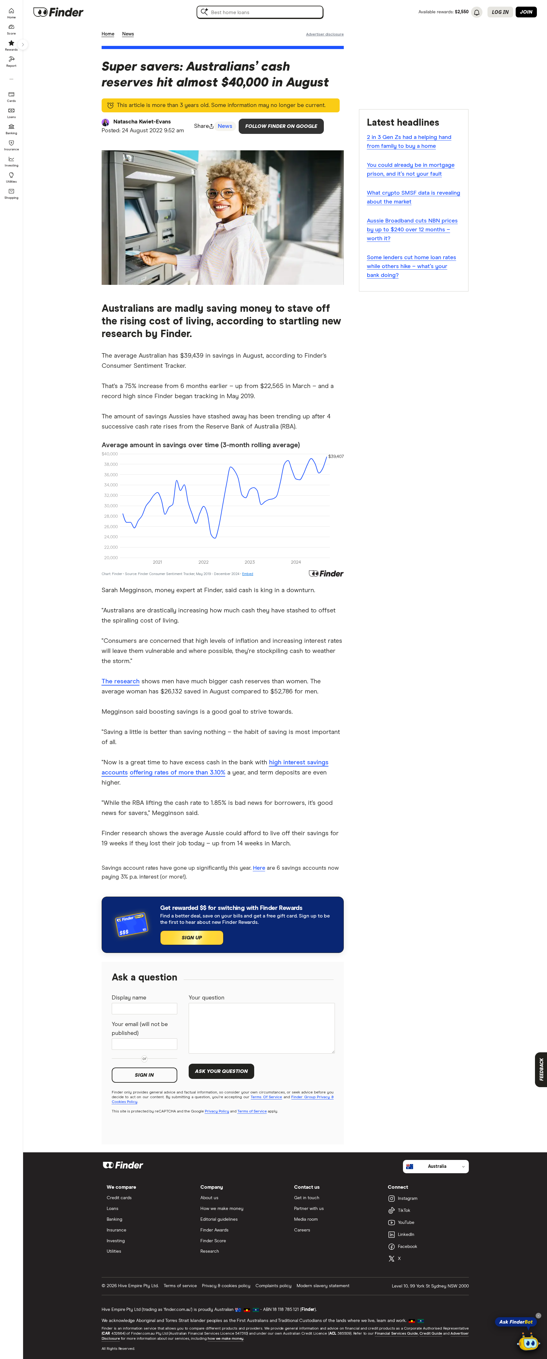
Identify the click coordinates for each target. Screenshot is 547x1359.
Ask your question (221, 1071)
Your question (206, 998)
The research (121, 681)
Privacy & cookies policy (226, 1286)
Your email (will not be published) (140, 1029)
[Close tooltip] (538, 1315)
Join (526, 12)
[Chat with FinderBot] (529, 1342)
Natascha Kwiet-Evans (142, 122)
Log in (500, 12)
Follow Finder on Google (281, 126)
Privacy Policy (217, 1111)
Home (108, 34)
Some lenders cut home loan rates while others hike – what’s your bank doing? (411, 266)
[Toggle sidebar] (23, 45)
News (128, 34)
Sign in (144, 1075)
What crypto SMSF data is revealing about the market (413, 197)
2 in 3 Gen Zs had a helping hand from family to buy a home (409, 142)
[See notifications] (476, 12)
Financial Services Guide (396, 1334)
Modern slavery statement (323, 1286)
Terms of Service (252, 1111)
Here (259, 868)
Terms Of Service (266, 1097)
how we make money (225, 1339)
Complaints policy (273, 1286)
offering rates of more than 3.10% (177, 772)
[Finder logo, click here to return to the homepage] (67, 12)
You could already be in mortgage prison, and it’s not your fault (411, 169)
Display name (129, 998)
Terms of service (180, 1286)
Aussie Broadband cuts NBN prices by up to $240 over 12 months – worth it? (412, 229)
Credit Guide (430, 1334)
